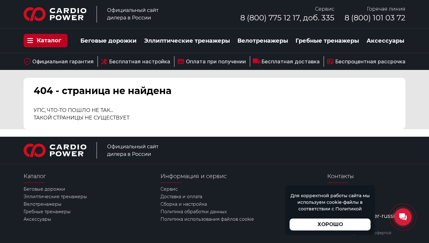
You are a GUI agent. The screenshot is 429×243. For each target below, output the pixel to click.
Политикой (348, 209)
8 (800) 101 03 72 (375, 17)
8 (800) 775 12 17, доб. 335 (287, 17)
